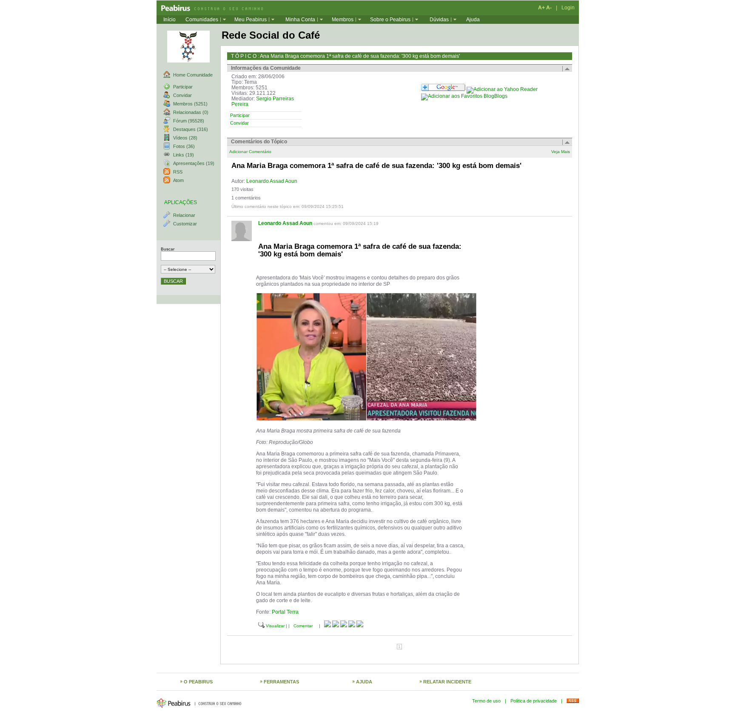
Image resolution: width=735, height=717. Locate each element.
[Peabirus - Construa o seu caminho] (210, 7)
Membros (342, 20)
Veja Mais (560, 151)
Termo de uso (486, 700)
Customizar (185, 223)
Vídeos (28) (185, 137)
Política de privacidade (533, 700)
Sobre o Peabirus (390, 20)
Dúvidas (439, 20)
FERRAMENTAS (281, 681)
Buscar (167, 249)
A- (549, 8)
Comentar (303, 625)
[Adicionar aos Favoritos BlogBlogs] (464, 96)
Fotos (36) (184, 146)
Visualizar (275, 625)
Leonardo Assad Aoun (271, 181)
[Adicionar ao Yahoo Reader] (502, 89)
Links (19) (183, 154)
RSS (177, 171)
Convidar (182, 95)
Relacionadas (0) (190, 112)
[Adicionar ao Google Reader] (443, 89)
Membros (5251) (190, 103)
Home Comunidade (193, 74)
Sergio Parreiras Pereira (262, 101)
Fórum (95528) (188, 120)
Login (568, 8)
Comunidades (201, 20)
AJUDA (364, 681)
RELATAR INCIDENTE (447, 681)
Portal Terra (285, 612)
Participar (183, 86)
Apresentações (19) (193, 163)
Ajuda (473, 20)
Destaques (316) (190, 129)
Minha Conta (300, 20)
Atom (178, 180)
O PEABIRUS (198, 681)
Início (169, 20)
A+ (541, 8)
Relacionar (184, 215)
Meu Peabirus (250, 20)
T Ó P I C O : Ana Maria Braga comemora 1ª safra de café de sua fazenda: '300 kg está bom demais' (345, 56)
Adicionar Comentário (250, 151)
